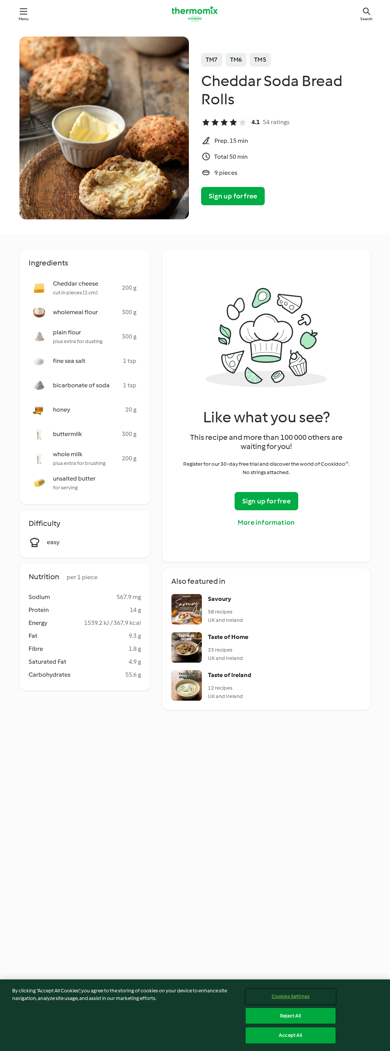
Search (366, 18)
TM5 (260, 59)
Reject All (290, 1016)
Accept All (290, 1035)
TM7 (212, 59)
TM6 (236, 59)
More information (266, 522)
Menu (24, 18)
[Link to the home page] (195, 13)
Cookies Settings (291, 996)
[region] (195, 1015)
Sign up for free (233, 196)
